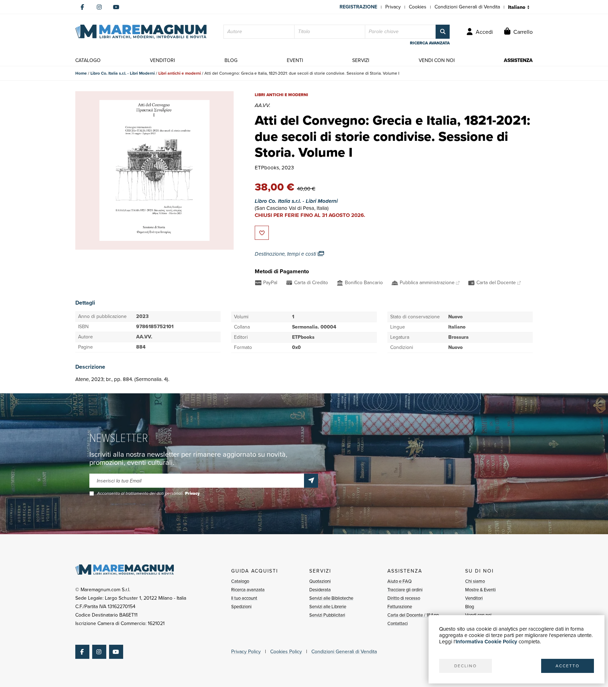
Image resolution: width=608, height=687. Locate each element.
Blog (469, 606)
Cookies (417, 7)
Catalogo (240, 581)
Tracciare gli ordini (405, 589)
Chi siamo (475, 581)
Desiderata (320, 589)
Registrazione (358, 7)
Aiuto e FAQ (399, 581)
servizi (360, 60)
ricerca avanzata (430, 43)
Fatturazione (399, 606)
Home (81, 73)
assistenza (518, 60)
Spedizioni (241, 606)
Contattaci (397, 623)
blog (231, 60)
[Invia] (311, 481)
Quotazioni (320, 581)
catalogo (88, 60)
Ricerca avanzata (248, 589)
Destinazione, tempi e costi (286, 253)
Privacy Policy (246, 651)
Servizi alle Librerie (327, 606)
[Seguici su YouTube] (116, 7)
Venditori (474, 598)
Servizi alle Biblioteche (331, 598)
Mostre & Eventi (480, 589)
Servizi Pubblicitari (327, 615)
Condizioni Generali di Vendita (467, 7)
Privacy (393, 7)
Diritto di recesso (403, 598)
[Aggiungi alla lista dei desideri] (262, 233)
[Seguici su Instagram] (99, 7)
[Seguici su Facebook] (82, 7)
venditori (162, 60)
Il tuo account (244, 598)
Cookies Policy (286, 651)
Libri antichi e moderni (179, 73)
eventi (295, 60)
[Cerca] (443, 32)
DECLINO (465, 666)
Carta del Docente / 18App (413, 615)
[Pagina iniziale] (141, 32)
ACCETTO (568, 666)
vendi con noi (437, 60)
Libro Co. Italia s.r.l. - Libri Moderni (122, 73)
